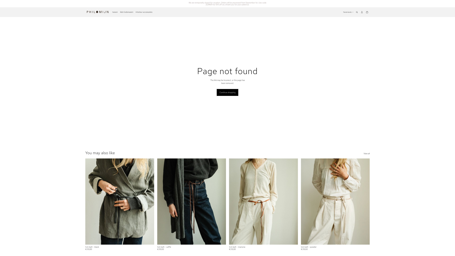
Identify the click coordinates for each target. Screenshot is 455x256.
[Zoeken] (356, 12)
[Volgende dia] (150, 201)
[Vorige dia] (88, 201)
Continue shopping (227, 92)
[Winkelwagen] (367, 12)
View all (367, 153)
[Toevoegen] (150, 241)
